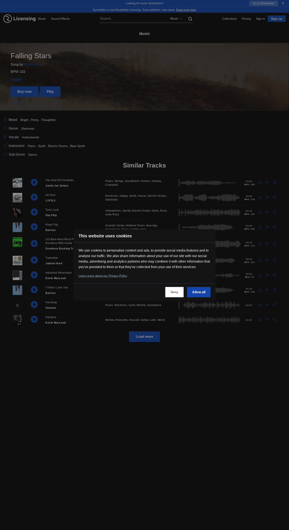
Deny (174, 292)
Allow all (198, 292)
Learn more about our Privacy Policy (102, 275)
